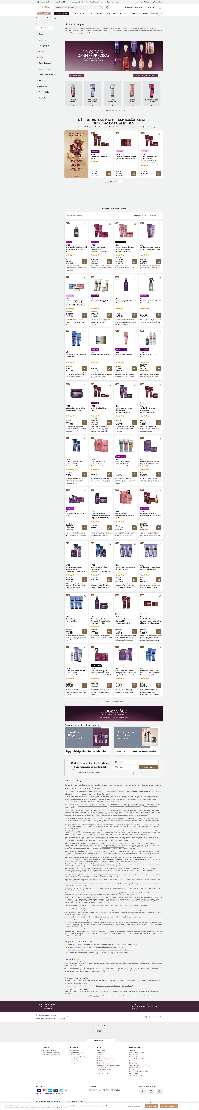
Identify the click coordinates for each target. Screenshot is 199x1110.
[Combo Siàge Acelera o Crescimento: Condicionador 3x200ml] (151, 550)
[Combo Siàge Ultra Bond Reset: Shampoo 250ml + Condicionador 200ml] (126, 602)
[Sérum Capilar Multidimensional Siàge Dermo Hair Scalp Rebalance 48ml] (76, 230)
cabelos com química (132, 806)
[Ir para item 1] (107, 110)
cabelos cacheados (117, 806)
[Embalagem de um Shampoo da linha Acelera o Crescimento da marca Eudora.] (92, 94)
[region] (99, 1106)
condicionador (92, 810)
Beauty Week (134, 1073)
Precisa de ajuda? (77, 2)
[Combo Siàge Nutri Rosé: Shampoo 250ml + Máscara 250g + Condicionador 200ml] (126, 230)
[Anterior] (102, 110)
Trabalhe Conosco (75, 1059)
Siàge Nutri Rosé (70, 858)
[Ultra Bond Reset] (43, 13)
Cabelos (134, 13)
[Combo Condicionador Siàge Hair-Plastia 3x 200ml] (76, 602)
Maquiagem (109, 986)
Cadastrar (148, 767)
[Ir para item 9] (119, 110)
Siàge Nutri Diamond (84, 888)
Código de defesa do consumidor (108, 1065)
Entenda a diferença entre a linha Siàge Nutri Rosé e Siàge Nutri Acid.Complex (98, 952)
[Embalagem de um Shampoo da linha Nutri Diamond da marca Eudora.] (112, 94)
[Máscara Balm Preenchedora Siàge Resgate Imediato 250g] (76, 391)
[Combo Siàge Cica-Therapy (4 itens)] (101, 284)
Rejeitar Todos (151, 1106)
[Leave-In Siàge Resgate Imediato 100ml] (126, 284)
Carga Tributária (102, 1073)
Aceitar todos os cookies (169, 1106)
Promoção (111, 13)
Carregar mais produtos (113, 702)
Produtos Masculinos (136, 1057)
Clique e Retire (74, 1055)
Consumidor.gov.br (103, 1063)
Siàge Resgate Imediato (72, 837)
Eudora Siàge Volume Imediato (146, 812)
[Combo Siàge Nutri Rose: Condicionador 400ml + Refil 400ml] (126, 497)
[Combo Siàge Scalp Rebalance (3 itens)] (151, 338)
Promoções (101, 1050)
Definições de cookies (135, 1106)
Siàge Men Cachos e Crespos (74, 843)
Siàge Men (94, 845)
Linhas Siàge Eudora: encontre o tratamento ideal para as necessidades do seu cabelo (102, 944)
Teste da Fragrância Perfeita (139, 1065)
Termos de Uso (102, 1067)
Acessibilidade (45, 2)
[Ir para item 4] (112, 110)
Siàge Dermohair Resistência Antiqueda (78, 864)
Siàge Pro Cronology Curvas (74, 875)
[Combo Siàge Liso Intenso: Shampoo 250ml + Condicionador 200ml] (151, 230)
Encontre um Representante (51, 1055)
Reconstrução (133, 804)
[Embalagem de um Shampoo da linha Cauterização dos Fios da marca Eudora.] (151, 94)
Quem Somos (74, 1050)
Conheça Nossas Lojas (77, 1053)
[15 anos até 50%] (61, 13)
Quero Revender (112, 2)
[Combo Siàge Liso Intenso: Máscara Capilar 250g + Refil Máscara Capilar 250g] (151, 445)
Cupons (89, 13)
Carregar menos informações (100, 1040)
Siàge (82, 13)
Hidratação (115, 804)
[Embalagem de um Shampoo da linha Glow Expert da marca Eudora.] (73, 94)
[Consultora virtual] (107, 7)
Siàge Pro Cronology (71, 831)
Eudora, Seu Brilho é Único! (78, 1057)
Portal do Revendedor (94, 2)
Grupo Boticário (60, 2)
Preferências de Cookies (105, 1061)
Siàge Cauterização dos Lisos (76, 825)
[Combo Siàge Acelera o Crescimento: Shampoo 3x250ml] (126, 550)
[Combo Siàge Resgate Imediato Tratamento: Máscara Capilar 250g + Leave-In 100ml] (101, 602)
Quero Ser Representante (50, 1053)
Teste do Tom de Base (137, 1059)
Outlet (74, 13)
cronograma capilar (74, 800)
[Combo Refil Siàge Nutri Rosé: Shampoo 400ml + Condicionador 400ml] (101, 445)
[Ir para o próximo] (161, 13)
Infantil (131, 1069)
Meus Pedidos (145, 2)
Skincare (117, 986)
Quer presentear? (155, 1017)
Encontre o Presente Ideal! (138, 1071)
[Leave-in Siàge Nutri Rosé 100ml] (126, 338)
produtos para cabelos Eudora (113, 847)
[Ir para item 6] (115, 110)
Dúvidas (72, 1063)
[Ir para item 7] (116, 110)
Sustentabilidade (75, 1061)
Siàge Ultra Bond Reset (151, 897)
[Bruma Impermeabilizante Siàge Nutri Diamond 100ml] (151, 284)
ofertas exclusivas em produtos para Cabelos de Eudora (140, 980)
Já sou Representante (48, 1050)
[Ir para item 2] (109, 110)
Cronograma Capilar (136, 1053)
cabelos (136, 875)
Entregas (100, 1071)
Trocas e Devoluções (104, 1069)
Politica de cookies (62, 1108)
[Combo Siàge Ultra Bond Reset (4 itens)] (101, 140)
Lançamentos (123, 13)
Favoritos (158, 2)
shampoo (82, 810)
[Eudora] (42, 7)
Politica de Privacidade (105, 1057)
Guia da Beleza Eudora (137, 1075)
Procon (99, 1055)
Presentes (143, 13)
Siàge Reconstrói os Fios (73, 868)
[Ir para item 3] (110, 110)
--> (66, 952)
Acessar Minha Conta (152, 7)
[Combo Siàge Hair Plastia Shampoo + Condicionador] (76, 338)
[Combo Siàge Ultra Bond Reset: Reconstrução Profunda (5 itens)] (151, 497)
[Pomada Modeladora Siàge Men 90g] (101, 338)
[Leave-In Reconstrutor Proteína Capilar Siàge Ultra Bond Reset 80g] (126, 140)
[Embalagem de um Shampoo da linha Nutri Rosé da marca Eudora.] (132, 94)
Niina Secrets (155, 13)
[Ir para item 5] (113, 110)
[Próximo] (124, 110)
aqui (130, 991)
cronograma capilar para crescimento (92, 806)
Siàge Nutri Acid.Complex (73, 879)
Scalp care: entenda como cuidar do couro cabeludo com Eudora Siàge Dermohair (100, 950)
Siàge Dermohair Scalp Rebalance (76, 851)
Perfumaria (100, 13)
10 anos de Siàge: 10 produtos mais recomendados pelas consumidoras (96, 947)
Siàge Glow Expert (77, 818)
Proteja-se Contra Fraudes (106, 1059)
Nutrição (123, 804)
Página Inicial (41, 18)
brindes (95, 996)
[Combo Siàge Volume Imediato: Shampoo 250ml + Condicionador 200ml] (76, 445)
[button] (109, 134)
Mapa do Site (101, 1053)
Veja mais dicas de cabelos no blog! (82, 725)
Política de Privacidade (137, 773)
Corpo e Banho (127, 986)
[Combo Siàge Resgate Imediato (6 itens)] (76, 497)
